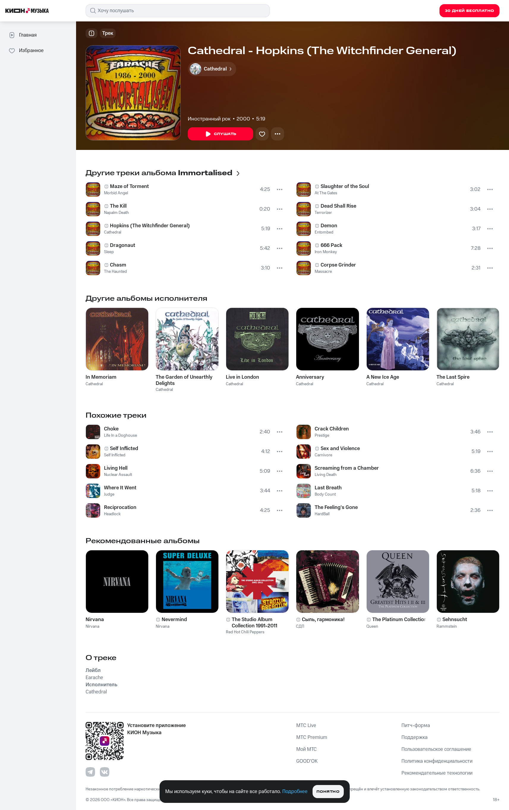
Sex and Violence (340, 448)
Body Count (325, 494)
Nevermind (174, 620)
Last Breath (328, 487)
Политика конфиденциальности (436, 761)
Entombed (324, 232)
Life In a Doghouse (120, 435)
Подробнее (295, 791)
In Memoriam (101, 377)
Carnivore (323, 455)
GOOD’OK (307, 761)
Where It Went (120, 487)
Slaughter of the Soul (345, 186)
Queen (372, 626)
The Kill (118, 206)
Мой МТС (306, 749)
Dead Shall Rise (338, 206)
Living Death (326, 475)
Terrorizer (323, 213)
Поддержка (414, 737)
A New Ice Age (382, 377)
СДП (300, 626)
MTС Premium (311, 737)
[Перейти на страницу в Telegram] (90, 772)
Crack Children (332, 429)
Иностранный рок (209, 119)
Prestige (322, 435)
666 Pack (331, 245)
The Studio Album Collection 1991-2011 (254, 623)
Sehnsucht (454, 620)
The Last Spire (452, 377)
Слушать (225, 134)
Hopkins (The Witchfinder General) (150, 225)
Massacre (323, 272)
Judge (109, 494)
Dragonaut (122, 245)
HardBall (322, 514)
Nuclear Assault (118, 475)
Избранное (31, 50)
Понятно (327, 791)
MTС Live (306, 725)
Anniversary (310, 377)
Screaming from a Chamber (347, 468)
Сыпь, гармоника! (323, 620)
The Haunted (115, 272)
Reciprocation (120, 507)
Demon (329, 225)
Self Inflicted (124, 448)
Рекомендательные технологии (436, 773)
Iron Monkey (326, 252)
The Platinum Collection (399, 620)
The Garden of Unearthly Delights (184, 380)
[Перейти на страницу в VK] (104, 772)
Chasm (118, 265)
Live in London (242, 377)
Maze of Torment (129, 186)
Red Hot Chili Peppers (245, 632)
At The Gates (326, 193)
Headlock (112, 514)
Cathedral (112, 232)
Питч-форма (415, 725)
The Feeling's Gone (336, 507)
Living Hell (115, 468)
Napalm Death (116, 213)
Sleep (109, 252)
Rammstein (446, 626)
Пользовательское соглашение (436, 749)
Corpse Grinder (338, 265)
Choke (111, 429)
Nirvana (95, 620)
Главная (28, 35)
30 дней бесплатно (469, 10)
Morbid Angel (116, 193)
